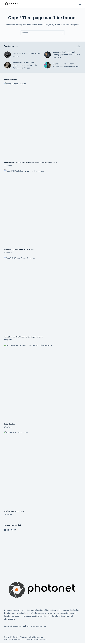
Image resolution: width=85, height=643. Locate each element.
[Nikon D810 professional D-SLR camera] (42, 207)
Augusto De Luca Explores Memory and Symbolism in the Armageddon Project (25, 65)
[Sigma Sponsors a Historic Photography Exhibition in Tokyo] (47, 65)
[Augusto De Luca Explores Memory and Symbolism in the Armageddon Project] (7, 65)
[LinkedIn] (15, 530)
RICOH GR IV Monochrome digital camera (26, 54)
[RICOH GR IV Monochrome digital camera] (7, 54)
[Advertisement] (42, 551)
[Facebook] (5, 530)
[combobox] (40, 32)
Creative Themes (39, 639)
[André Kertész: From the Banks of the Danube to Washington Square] (42, 120)
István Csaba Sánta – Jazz (14, 511)
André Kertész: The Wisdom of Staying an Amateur (23, 337)
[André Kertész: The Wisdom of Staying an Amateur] (42, 295)
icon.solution (19, 639)
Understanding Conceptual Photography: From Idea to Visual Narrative (66, 55)
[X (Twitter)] (8, 530)
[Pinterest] (12, 530)
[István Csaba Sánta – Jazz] (42, 469)
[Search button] (62, 33)
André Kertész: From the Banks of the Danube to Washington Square (30, 162)
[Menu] (80, 4)
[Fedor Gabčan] (42, 382)
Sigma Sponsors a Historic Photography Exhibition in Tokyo (66, 65)
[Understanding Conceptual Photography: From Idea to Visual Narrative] (47, 54)
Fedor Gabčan (9, 424)
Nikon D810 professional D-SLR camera (19, 250)
